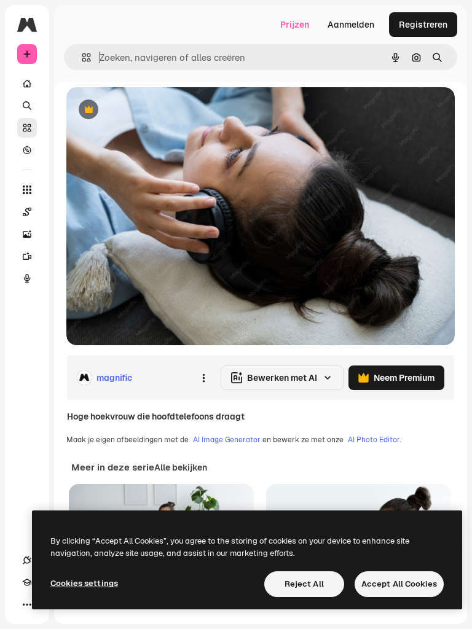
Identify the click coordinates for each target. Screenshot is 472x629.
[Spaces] (27, 212)
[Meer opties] (203, 377)
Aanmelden (351, 24)
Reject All (304, 584)
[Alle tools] (27, 190)
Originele (147, 110)
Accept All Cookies (399, 584)
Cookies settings (84, 583)
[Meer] (27, 604)
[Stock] (27, 128)
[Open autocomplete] (81, 57)
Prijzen (294, 24)
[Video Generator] (27, 256)
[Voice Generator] (27, 278)
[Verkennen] (27, 150)
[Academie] (27, 582)
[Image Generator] (27, 234)
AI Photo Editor (373, 440)
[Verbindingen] (27, 560)
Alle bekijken (180, 467)
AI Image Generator (227, 440)
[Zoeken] (27, 105)
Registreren (423, 24)
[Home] (27, 83)
